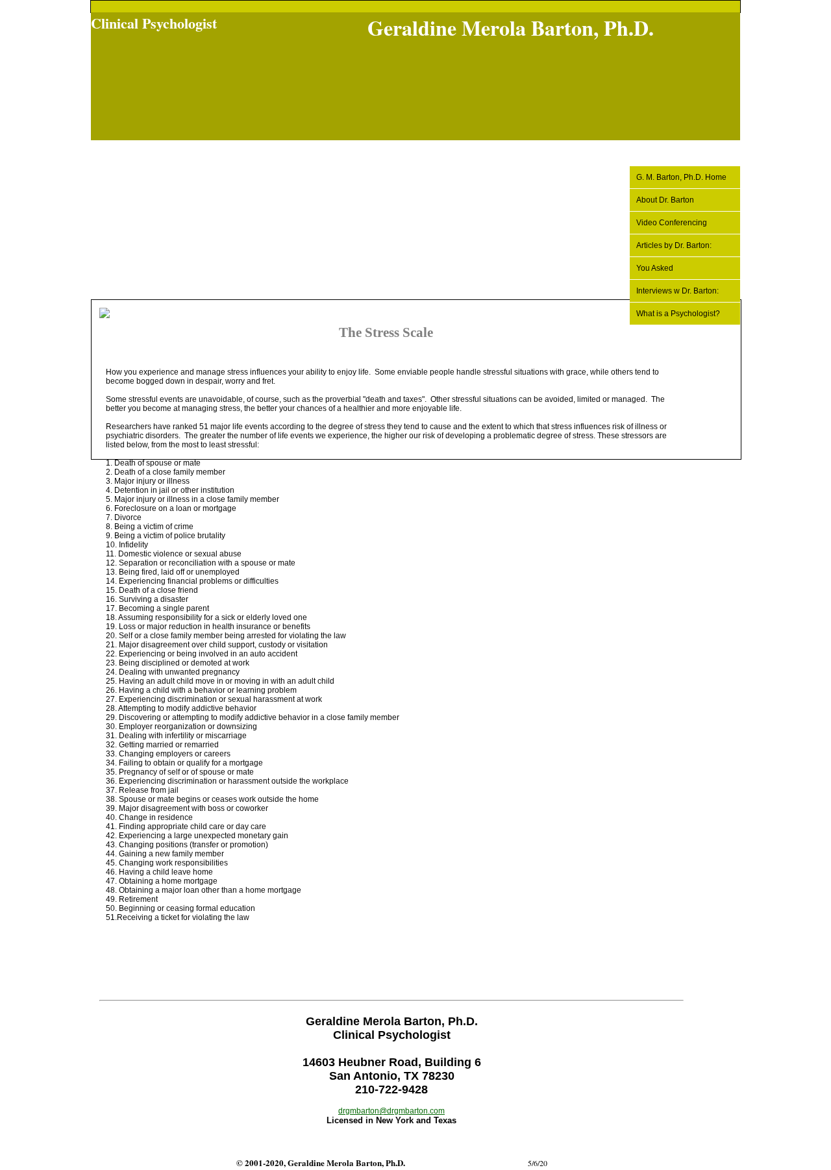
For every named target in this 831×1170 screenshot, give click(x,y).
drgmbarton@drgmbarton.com (391, 1110)
